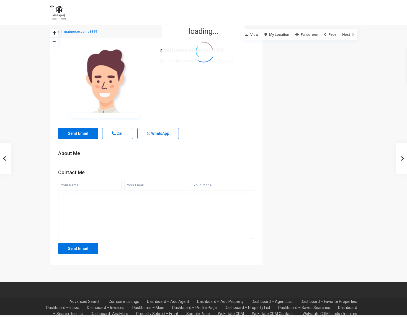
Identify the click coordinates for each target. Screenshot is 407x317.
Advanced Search (85, 301)
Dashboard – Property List (247, 307)
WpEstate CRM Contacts (273, 313)
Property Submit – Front (157, 313)
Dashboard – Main (148, 307)
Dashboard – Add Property (220, 301)
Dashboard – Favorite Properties (329, 301)
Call (119, 133)
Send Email (78, 133)
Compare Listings (124, 301)
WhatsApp (159, 133)
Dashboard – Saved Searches (304, 307)
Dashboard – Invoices (105, 307)
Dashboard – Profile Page (194, 307)
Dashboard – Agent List (272, 301)
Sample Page (198, 313)
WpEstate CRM (231, 313)
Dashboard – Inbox (62, 307)
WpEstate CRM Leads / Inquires (330, 313)
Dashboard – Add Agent (168, 301)
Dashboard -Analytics (109, 313)
